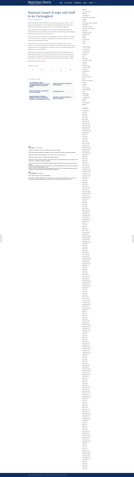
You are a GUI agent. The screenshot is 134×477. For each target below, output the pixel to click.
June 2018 (84, 291)
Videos (84, 41)
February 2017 (86, 321)
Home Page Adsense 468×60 (89, 23)
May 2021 (84, 227)
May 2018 (84, 293)
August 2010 (85, 459)
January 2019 (85, 278)
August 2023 (85, 177)
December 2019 (86, 258)
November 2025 (86, 127)
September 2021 (86, 219)
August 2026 (85, 110)
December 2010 (86, 452)
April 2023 (85, 184)
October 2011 (85, 439)
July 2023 (84, 178)
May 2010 (84, 465)
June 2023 (84, 180)
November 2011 (86, 437)
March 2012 (85, 430)
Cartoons (84, 54)
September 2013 (86, 396)
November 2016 (86, 326)
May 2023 (84, 182)
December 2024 (86, 147)
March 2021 (85, 230)
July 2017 (84, 311)
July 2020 (84, 245)
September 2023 (86, 175)
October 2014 (85, 372)
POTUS (84, 86)
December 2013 (86, 391)
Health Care (85, 69)
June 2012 (84, 424)
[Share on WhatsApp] (51, 70)
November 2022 (86, 193)
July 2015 (84, 356)
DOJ (83, 56)
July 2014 (84, 378)
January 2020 (85, 256)
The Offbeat (85, 95)
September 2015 (86, 352)
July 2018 (84, 289)
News (83, 79)
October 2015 (85, 350)
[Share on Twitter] (42, 70)
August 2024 (85, 155)
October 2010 (85, 455)
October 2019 (85, 262)
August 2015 (85, 354)
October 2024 (85, 151)
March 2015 (85, 363)
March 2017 (85, 319)
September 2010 (86, 457)
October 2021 (85, 217)
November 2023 (86, 171)
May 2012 (84, 426)
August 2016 (85, 332)
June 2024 (84, 158)
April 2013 (85, 406)
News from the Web (87, 80)
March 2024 (85, 164)
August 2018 (85, 287)
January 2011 (85, 450)
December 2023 (86, 169)
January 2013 (85, 411)
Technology (85, 93)
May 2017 (84, 315)
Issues (84, 73)
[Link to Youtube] (101, 3)
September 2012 (86, 419)
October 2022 (85, 195)
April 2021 (85, 228)
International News (87, 26)
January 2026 (85, 123)
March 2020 (85, 252)
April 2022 (85, 206)
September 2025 (86, 130)
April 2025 (85, 140)
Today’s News (86, 39)
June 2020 (84, 247)
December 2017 (86, 302)
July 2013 (84, 400)
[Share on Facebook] (32, 70)
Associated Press (38, 19)
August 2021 (85, 221)
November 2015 (86, 348)
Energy (84, 62)
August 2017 (85, 310)
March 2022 (85, 208)
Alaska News (85, 15)
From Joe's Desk (86, 67)
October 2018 (85, 284)
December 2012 (86, 413)
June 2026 (84, 114)
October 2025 (85, 129)
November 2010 (86, 454)
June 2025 (84, 136)
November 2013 (86, 393)
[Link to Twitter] (103, 3)
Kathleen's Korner (87, 77)
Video (83, 101)
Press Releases (86, 88)
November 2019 (86, 260)
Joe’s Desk (85, 30)
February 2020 (86, 254)
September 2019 (86, 263)
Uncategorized (86, 97)
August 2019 (85, 265)
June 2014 (84, 380)
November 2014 (86, 370)
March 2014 (85, 385)
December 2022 (86, 191)
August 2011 (85, 443)
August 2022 (85, 199)
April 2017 (85, 317)
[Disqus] (53, 124)
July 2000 (84, 468)
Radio (83, 91)
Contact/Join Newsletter (88, 17)
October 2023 (85, 173)
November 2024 (86, 149)
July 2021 (84, 223)
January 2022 (85, 212)
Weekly (84, 104)
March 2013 (85, 407)
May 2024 (84, 160)
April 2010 (85, 466)
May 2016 (84, 337)
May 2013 (84, 404)
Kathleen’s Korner (87, 32)
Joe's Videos (85, 75)
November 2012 (86, 415)
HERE (43, 61)
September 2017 (86, 308)
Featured (84, 64)
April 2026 (85, 118)
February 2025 (86, 143)
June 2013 (84, 402)
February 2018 (86, 298)
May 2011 (84, 448)
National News (86, 34)
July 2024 (84, 156)
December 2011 (86, 435)
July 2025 (84, 134)
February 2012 (86, 431)
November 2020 (86, 238)
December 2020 (86, 236)
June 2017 (84, 313)
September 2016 (86, 330)
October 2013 (85, 395)
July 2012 (84, 422)
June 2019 (84, 269)
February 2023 (86, 188)
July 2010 (84, 461)
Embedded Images (87, 60)
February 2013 (86, 409)
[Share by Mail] (70, 70)
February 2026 (86, 121)
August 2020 (85, 243)
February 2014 (86, 387)
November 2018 (86, 282)
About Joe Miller (86, 12)
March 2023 (85, 186)
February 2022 (86, 210)
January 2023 (85, 190)
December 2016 (86, 324)
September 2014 (86, 374)
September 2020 (86, 241)
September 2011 (86, 441)
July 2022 (84, 201)
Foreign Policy (86, 66)
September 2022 (86, 197)
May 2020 (84, 249)
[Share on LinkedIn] (61, 70)
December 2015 (86, 347)
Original (84, 84)
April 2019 (85, 273)
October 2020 (85, 239)
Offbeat (84, 36)
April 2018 (85, 295)
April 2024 (85, 162)
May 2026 (84, 116)
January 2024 (85, 167)
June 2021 (84, 225)
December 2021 (86, 214)
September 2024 (86, 153)
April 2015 (85, 361)
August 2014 (85, 376)
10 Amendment (86, 49)
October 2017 (85, 306)
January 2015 (85, 367)
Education (84, 58)
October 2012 (85, 417)
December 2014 (86, 369)
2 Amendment (86, 51)
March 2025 (85, 142)
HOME (84, 21)
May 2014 (84, 382)
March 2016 (85, 341)
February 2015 (86, 365)
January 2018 (85, 300)
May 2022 (84, 204)
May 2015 (84, 359)
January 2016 (85, 345)
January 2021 (85, 234)
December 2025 (86, 125)
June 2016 (84, 335)
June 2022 (84, 202)
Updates (84, 99)
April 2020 (85, 251)
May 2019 (84, 271)
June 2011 (84, 446)
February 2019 (86, 276)
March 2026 (85, 119)
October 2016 (85, 328)
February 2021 (86, 232)
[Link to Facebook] (105, 3)
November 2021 (86, 215)
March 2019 (85, 274)
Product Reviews (86, 90)
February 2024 (86, 166)
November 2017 (86, 304)
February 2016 (86, 343)
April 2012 (85, 428)
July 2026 (84, 112)
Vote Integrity (86, 102)
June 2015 (84, 358)
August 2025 (85, 132)
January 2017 (85, 323)
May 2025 (84, 138)
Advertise (84, 14)
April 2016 (85, 339)
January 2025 (85, 145)
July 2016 (84, 334)
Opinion (84, 38)
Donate (84, 19)
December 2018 (86, 280)
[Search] (95, 3)
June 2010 (84, 463)
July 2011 (84, 444)
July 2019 (84, 267)
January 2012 (85, 433)
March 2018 (85, 297)
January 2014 (85, 389)
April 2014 (85, 383)
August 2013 (85, 398)
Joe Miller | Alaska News (88, 28)
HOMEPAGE (85, 25)
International (85, 71)
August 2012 (85, 420)
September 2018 (86, 286)
